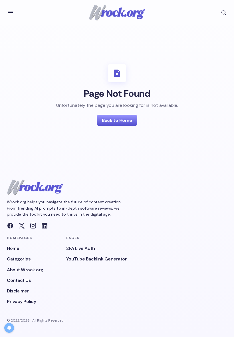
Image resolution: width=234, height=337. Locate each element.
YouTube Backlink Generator (96, 259)
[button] (10, 12)
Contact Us (19, 280)
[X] (21, 225)
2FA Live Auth (80, 248)
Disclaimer (18, 291)
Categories (19, 259)
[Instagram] (33, 225)
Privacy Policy (21, 301)
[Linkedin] (44, 225)
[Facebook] (10, 225)
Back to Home (117, 120)
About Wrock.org (25, 270)
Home (13, 248)
